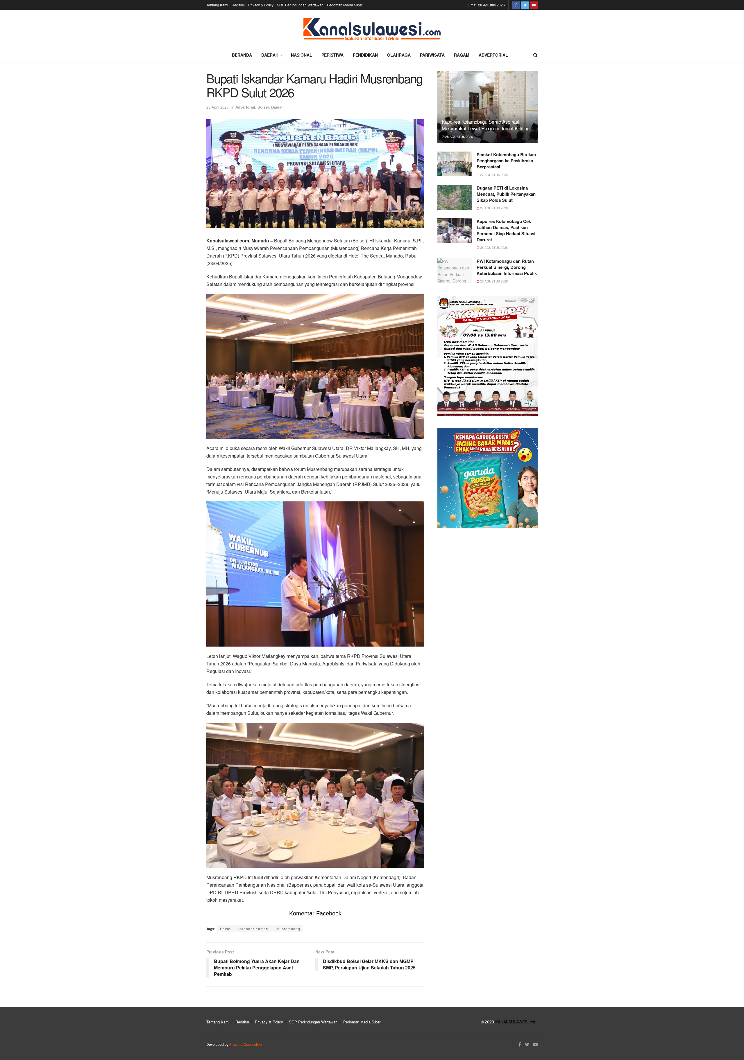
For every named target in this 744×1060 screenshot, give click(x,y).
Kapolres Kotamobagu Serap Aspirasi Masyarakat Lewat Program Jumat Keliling (486, 125)
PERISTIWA (332, 55)
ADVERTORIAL (493, 55)
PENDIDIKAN (365, 55)
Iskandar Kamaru (254, 928)
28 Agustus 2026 (458, 136)
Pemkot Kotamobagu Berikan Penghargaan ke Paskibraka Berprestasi (506, 160)
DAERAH (269, 55)
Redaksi (238, 4)
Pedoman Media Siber (344, 4)
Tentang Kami (217, 4)
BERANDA (242, 55)
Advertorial (245, 107)
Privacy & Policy (260, 4)
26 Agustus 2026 (493, 247)
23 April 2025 (217, 107)
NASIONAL (301, 55)
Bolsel (263, 107)
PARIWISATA (432, 55)
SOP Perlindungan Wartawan (300, 4)
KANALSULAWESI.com (516, 1022)
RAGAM (461, 55)
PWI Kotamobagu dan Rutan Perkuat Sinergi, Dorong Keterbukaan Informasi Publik (507, 267)
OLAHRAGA (399, 55)
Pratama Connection (245, 1044)
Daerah (277, 107)
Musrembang (288, 928)
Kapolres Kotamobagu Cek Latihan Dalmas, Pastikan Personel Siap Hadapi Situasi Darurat (506, 230)
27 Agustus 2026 (493, 174)
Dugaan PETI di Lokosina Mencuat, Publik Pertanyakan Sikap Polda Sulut (506, 194)
